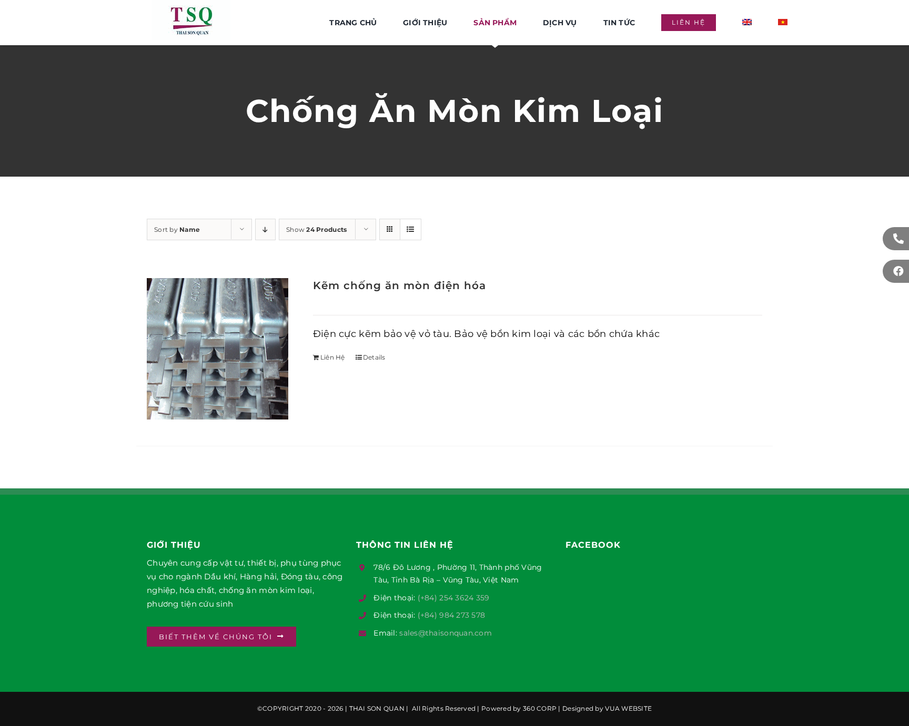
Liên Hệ (332, 357)
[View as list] (410, 229)
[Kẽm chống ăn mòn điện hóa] (217, 349)
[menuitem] (747, 23)
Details (374, 357)
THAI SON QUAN (376, 708)
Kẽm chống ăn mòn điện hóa (399, 285)
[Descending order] (265, 229)
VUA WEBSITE (628, 708)
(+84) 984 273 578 (452, 615)
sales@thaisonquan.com (445, 633)
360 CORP (540, 708)
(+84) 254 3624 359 (454, 597)
